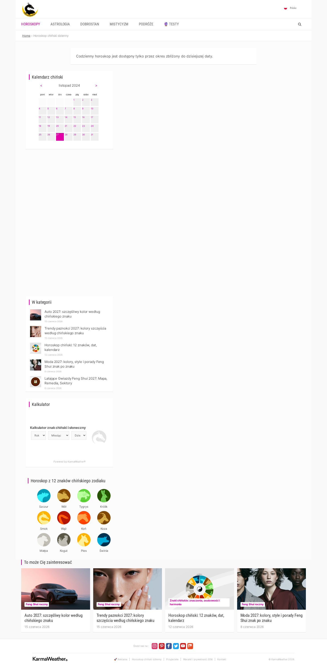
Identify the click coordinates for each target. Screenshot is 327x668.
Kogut (64, 550)
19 (48, 125)
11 (40, 117)
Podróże (146, 24)
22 (74, 125)
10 (92, 108)
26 (48, 134)
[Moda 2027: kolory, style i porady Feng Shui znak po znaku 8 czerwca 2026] (35, 360)
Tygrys (83, 506)
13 (57, 117)
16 (83, 117)
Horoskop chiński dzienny (146, 659)
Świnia (103, 550)
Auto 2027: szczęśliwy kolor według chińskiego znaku (53, 618)
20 (57, 125)
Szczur (43, 506)
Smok (44, 528)
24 (92, 125)
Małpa (44, 550)
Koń (83, 528)
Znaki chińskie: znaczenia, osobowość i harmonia (195, 602)
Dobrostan (89, 24)
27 (57, 134)
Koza (104, 528)
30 (83, 134)
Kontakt (221, 659)
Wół (63, 506)
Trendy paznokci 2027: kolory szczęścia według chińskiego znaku (126, 618)
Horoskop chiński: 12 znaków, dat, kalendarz (196, 618)
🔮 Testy (171, 24)
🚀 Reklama (120, 659)
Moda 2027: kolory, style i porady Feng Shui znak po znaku (271, 618)
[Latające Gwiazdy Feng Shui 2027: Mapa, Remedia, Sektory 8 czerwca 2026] (35, 377)
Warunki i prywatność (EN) (198, 659)
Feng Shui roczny (37, 604)
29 (74, 134)
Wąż (64, 528)
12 (48, 117)
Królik (103, 506)
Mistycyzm (119, 24)
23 (83, 125)
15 (74, 117)
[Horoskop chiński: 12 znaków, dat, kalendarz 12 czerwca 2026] (35, 344)
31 (92, 134)
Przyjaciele (172, 659)
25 (40, 134)
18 (40, 125)
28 (66, 134)
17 (92, 117)
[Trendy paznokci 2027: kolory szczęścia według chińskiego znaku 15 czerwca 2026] (35, 327)
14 (66, 117)
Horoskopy (30, 24)
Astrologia (60, 24)
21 (66, 125)
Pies (84, 550)
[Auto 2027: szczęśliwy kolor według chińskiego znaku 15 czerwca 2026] (35, 310)
